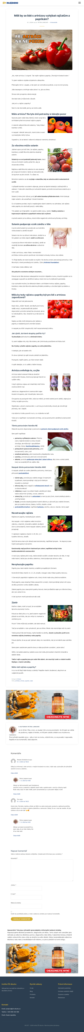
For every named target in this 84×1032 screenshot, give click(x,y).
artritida (17, 680)
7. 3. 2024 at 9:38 (25, 780)
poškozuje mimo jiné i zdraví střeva (39, 459)
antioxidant (36, 496)
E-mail (13, 894)
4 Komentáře (53, 22)
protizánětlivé (24, 473)
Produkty (33, 994)
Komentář (14, 858)
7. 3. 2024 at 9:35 (25, 822)
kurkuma (40, 507)
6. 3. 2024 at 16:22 (23, 762)
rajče (31, 680)
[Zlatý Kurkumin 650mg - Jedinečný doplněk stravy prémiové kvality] (42, 704)
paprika (27, 680)
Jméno (13, 885)
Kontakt (32, 997)
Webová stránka (16, 903)
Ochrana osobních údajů (65, 991)
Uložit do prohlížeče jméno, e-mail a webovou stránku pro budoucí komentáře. (35, 914)
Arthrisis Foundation (51, 262)
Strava (19, 679)
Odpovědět (14, 773)
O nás (31, 988)
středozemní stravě (42, 486)
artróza (22, 680)
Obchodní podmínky (64, 988)
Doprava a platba (63, 994)
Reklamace (61, 997)
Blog (31, 991)
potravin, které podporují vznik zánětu (54, 429)
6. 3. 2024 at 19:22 (23, 801)
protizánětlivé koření (22, 507)
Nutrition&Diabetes (33, 446)
